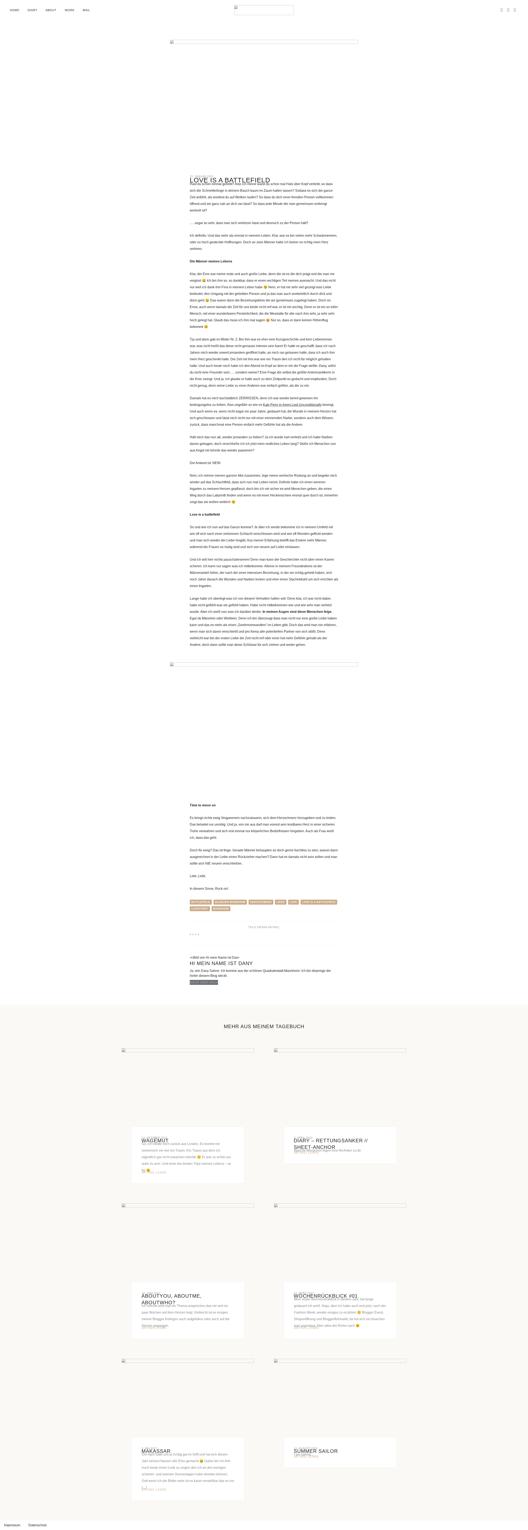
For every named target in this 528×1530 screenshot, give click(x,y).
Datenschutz (37, 1525)
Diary (32, 10)
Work (69, 10)
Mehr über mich (204, 982)
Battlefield (200, 902)
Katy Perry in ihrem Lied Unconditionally (292, 404)
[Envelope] (495, 10)
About (51, 10)
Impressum (12, 1525)
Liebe (281, 902)
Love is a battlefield (319, 902)
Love (293, 902)
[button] (100, 10)
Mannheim (221, 908)
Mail (86, 10)
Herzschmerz (261, 902)
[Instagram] (508, 10)
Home (14, 10)
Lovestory (199, 908)
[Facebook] (501, 10)
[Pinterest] (515, 10)
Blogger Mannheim (230, 902)
